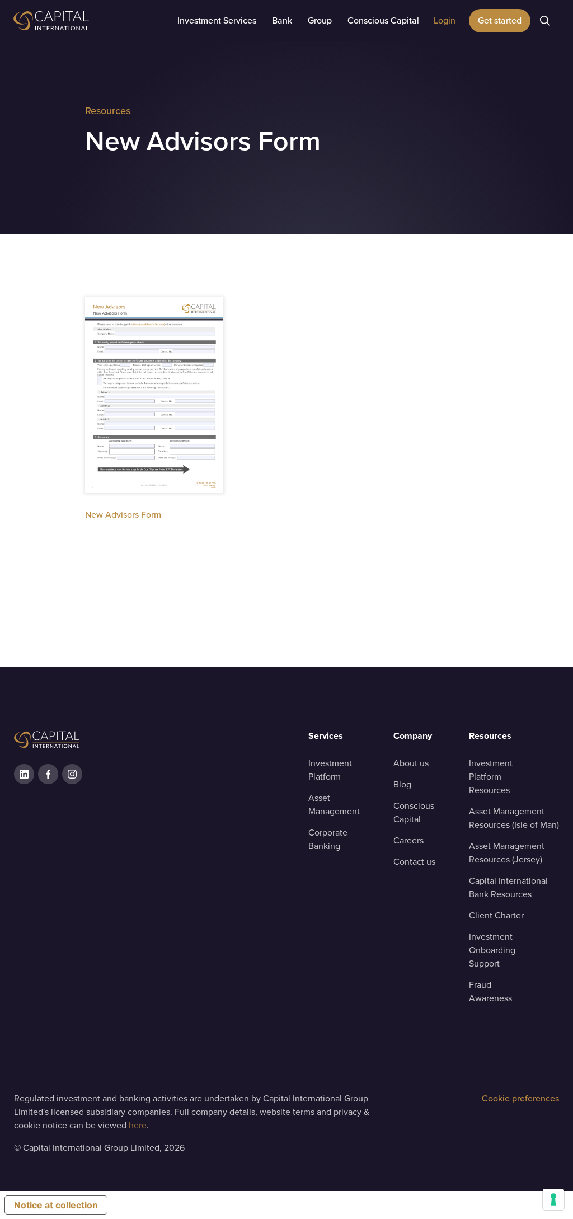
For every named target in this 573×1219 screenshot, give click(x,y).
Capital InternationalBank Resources (508, 887)
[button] (217, 20)
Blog (402, 784)
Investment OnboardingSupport (492, 950)
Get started (500, 20)
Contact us (414, 861)
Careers (408, 840)
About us (411, 763)
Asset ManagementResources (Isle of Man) (514, 818)
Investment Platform (330, 770)
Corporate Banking (327, 839)
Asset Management (334, 804)
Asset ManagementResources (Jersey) (506, 853)
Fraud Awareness (490, 991)
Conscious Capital (413, 812)
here (138, 1125)
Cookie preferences (520, 1098)
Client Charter (496, 915)
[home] (80, 21)
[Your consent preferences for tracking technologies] (553, 1199)
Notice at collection (56, 1205)
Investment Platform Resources (491, 776)
